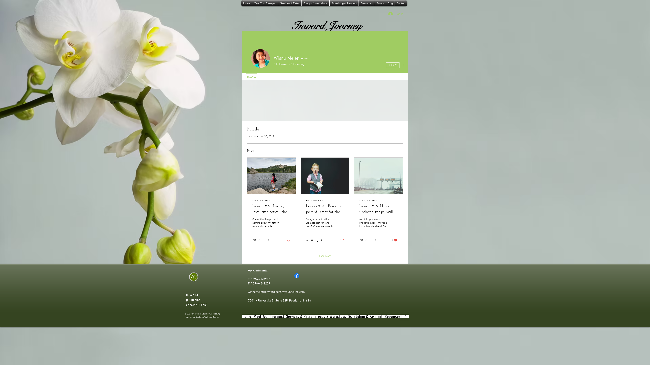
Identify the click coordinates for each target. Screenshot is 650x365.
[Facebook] (297, 275)
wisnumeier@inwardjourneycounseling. (273, 292)
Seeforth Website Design (207, 317)
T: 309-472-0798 (259, 279)
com (302, 292)
